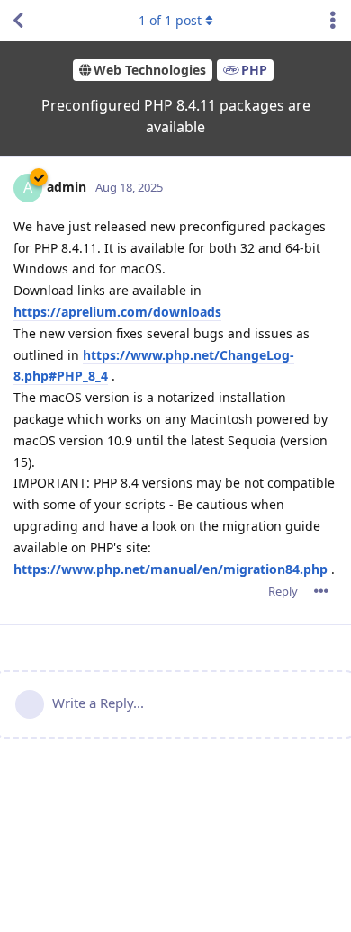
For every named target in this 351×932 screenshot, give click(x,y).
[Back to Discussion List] (18, 20)
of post (170, 20)
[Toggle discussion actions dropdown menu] (333, 20)
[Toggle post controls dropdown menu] (321, 591)
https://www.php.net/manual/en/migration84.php (171, 569)
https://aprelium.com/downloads (117, 311)
